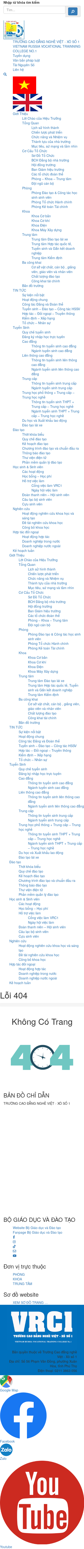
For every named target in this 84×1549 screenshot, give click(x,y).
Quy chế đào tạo (34, 439)
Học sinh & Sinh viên (28, 467)
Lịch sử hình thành (45, 127)
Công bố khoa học (35, 527)
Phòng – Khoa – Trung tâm (51, 178)
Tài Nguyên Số (24, 65)
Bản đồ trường (32, 285)
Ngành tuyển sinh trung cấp (52, 388)
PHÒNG (19, 1274)
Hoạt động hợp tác (35, 536)
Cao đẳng (29, 341)
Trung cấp (29, 378)
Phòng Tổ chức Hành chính (52, 202)
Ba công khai (31, 262)
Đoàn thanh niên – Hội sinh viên (45, 494)
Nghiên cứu (21, 508)
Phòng (27, 188)
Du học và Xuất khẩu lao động (44, 420)
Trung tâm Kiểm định (47, 257)
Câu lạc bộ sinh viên (37, 499)
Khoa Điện (39, 225)
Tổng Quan (30, 123)
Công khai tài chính (46, 281)
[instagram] (14, 1241)
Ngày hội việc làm (45, 490)
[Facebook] (14, 1237)
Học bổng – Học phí (37, 476)
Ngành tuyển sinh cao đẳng (52, 350)
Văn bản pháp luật (26, 60)
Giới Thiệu (20, 113)
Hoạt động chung (35, 299)
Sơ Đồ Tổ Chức (43, 155)
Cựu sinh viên (32, 504)
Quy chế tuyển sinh (36, 332)
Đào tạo (18, 429)
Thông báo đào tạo (36, 453)
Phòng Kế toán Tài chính (50, 206)
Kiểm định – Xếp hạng (38, 318)
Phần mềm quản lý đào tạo (42, 462)
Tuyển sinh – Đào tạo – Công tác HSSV (51, 309)
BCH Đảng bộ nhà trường (50, 160)
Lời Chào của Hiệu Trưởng (41, 118)
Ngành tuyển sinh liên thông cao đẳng (56, 806)
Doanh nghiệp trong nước (41, 541)
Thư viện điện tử (34, 457)
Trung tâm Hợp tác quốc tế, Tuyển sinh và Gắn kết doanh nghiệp (53, 248)
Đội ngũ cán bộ (43, 183)
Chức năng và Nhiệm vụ (49, 137)
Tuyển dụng (21, 55)
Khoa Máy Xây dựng (47, 229)
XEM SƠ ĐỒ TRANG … (30, 1302)
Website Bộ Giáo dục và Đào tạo (37, 1227)
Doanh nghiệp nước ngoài (41, 546)
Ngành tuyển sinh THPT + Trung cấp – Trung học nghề (55, 413)
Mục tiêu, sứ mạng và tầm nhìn (54, 146)
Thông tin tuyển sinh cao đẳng (54, 346)
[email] (14, 1251)
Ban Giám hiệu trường (48, 169)
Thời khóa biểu (33, 434)
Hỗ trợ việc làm (33, 480)
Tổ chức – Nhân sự (36, 322)
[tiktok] (14, 1246)
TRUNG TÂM (22, 1283)
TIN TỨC (19, 290)
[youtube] (15, 1255)
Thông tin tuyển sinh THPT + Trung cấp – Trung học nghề (53, 404)
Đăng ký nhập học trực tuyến (43, 336)
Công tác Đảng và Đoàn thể (42, 304)
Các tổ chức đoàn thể (47, 174)
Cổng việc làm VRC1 (47, 485)
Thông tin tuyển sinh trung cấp (54, 383)
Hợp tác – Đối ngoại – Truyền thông (48, 313)
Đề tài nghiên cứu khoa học (42, 522)
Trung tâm (29, 234)
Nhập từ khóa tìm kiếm (21, 2)
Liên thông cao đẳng (37, 355)
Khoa (26, 211)
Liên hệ (18, 69)
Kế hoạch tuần (23, 550)
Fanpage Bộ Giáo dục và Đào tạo (37, 1232)
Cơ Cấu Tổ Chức (34, 150)
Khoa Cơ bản (41, 216)
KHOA (17, 1279)
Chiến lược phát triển (47, 132)
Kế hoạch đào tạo (35, 443)
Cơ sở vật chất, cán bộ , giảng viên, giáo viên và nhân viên (54, 269)
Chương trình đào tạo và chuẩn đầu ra (50, 448)
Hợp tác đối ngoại (26, 532)
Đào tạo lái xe (32, 425)
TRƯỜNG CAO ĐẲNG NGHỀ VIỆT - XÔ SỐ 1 (46, 41)
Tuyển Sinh (21, 327)
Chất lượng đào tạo (46, 276)
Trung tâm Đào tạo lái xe (50, 239)
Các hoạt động (33, 471)
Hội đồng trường (44, 164)
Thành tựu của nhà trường (51, 141)
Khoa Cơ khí (41, 220)
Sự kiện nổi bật (33, 295)
